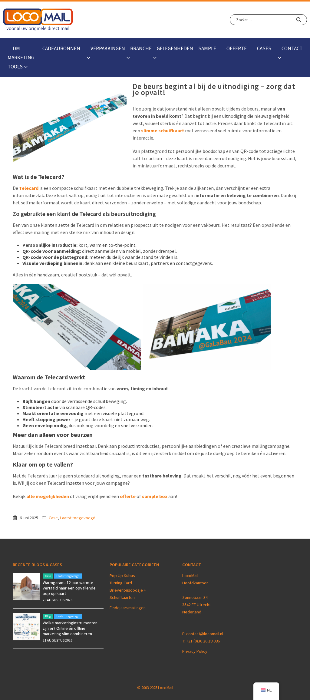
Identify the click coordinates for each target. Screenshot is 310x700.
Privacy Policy (194, 651)
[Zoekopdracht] (299, 20)
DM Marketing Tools (21, 57)
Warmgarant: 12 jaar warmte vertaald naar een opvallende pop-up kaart (69, 588)
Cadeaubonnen (61, 48)
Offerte (236, 48)
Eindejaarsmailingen (128, 607)
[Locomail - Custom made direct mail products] (38, 19)
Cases (264, 48)
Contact (292, 48)
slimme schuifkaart (162, 130)
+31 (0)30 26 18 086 (203, 641)
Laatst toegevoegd (77, 517)
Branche (141, 48)
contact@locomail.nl (204, 633)
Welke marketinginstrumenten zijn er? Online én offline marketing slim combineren (70, 628)
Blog (48, 616)
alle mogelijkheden (47, 496)
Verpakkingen (108, 48)
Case (53, 517)
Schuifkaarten (122, 597)
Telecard (28, 188)
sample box (154, 496)
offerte (128, 496)
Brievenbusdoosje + (128, 590)
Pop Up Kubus (122, 575)
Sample (207, 48)
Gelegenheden (175, 48)
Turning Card (121, 583)
